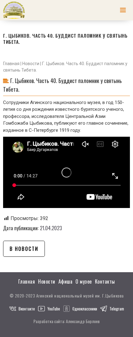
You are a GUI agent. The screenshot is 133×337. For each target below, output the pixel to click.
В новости (24, 248)
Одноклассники (84, 309)
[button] (123, 10)
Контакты (105, 281)
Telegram (116, 309)
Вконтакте (27, 309)
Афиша (65, 281)
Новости (30, 63)
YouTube (53, 309)
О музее (83, 281)
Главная (11, 63)
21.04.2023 (51, 228)
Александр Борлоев (83, 321)
